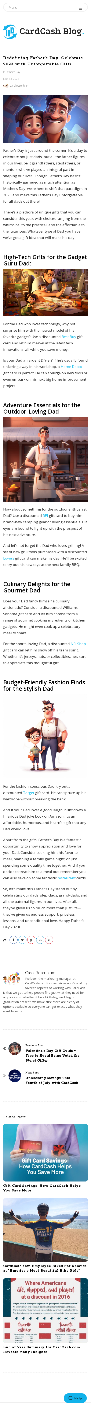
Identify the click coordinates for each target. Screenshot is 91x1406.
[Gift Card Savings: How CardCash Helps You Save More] (45, 1153)
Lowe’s (8, 558)
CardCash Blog (49, 31)
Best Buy (69, 336)
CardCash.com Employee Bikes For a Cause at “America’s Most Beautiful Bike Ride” (45, 1268)
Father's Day (13, 72)
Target (28, 792)
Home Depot (71, 366)
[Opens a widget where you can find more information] (75, 1398)
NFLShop (78, 643)
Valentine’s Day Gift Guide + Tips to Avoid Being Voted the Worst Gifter (52, 1056)
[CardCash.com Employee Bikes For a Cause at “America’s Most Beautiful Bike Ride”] (45, 1230)
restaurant (67, 878)
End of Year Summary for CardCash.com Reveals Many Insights (41, 1349)
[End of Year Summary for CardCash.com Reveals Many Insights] (45, 1310)
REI (45, 515)
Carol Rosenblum (19, 85)
